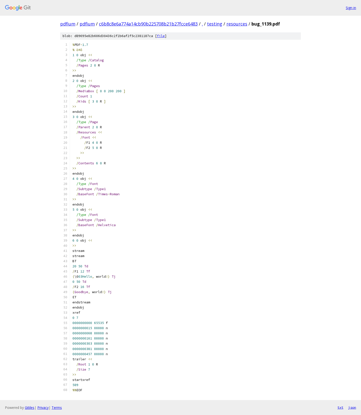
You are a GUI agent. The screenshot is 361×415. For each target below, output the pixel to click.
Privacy (43, 407)
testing (214, 24)
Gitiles (29, 407)
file (161, 36)
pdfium (67, 24)
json (352, 407)
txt (340, 407)
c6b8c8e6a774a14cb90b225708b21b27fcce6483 (148, 24)
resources (236, 24)
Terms (57, 407)
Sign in (351, 7)
